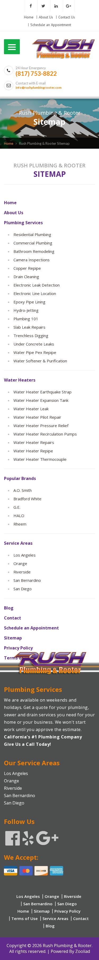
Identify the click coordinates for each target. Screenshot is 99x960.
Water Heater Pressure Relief (40, 425)
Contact (12, 618)
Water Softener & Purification (40, 360)
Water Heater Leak (31, 408)
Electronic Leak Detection (36, 285)
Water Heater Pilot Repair (37, 417)
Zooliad (82, 951)
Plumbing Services (23, 223)
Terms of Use (24, 918)
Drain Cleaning (26, 276)
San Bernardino (27, 580)
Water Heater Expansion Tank (40, 400)
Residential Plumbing (32, 234)
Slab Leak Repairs (29, 327)
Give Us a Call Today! (27, 744)
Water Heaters (19, 380)
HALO (18, 515)
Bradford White (27, 498)
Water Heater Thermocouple (40, 459)
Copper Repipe (27, 268)
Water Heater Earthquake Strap (42, 391)
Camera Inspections (31, 259)
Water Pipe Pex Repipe (34, 352)
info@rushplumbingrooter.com (39, 87)
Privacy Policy (18, 648)
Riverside (22, 571)
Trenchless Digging (30, 335)
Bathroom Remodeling (33, 251)
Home (29, 17)
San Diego (22, 588)
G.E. (16, 507)
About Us (46, 17)
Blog (8, 608)
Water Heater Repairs (33, 442)
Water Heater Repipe (33, 450)
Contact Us (66, 17)
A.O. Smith (22, 490)
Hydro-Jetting (26, 310)
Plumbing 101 (25, 318)
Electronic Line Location (34, 293)
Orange (20, 563)
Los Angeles (24, 555)
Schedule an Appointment (50, 24)
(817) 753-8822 (36, 73)
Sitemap (13, 638)
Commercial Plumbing (32, 243)
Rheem (19, 524)
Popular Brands (20, 478)
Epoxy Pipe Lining (29, 301)
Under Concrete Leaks (33, 344)
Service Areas (18, 543)
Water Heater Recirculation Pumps (45, 434)
